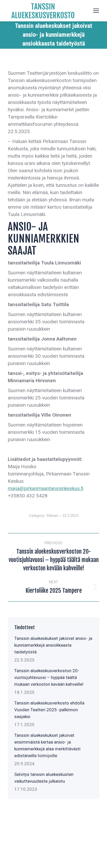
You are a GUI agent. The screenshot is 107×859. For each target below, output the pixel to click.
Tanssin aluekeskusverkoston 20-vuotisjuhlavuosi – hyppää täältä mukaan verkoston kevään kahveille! (48, 677)
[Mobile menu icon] (96, 11)
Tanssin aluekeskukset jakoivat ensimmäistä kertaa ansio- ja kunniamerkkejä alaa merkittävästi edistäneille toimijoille (47, 745)
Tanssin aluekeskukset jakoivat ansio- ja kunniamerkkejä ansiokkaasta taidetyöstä (53, 645)
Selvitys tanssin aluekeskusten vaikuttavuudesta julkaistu (43, 778)
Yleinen (52, 515)
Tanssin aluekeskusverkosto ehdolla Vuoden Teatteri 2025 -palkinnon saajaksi (49, 709)
